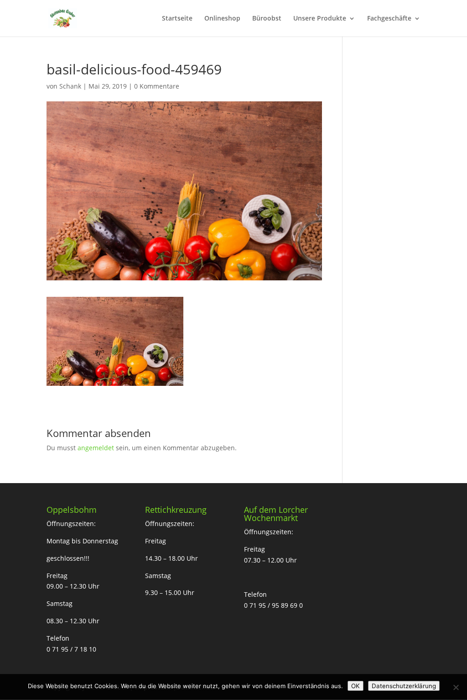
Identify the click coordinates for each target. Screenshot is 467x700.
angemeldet (96, 447)
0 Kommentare (156, 86)
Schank (70, 86)
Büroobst (266, 18)
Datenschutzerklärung (404, 685)
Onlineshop (222, 18)
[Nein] (455, 687)
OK (355, 685)
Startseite (177, 18)
